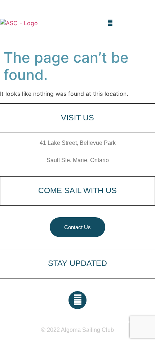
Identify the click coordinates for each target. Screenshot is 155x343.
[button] (100, 23)
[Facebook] (110, 23)
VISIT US (77, 117)
